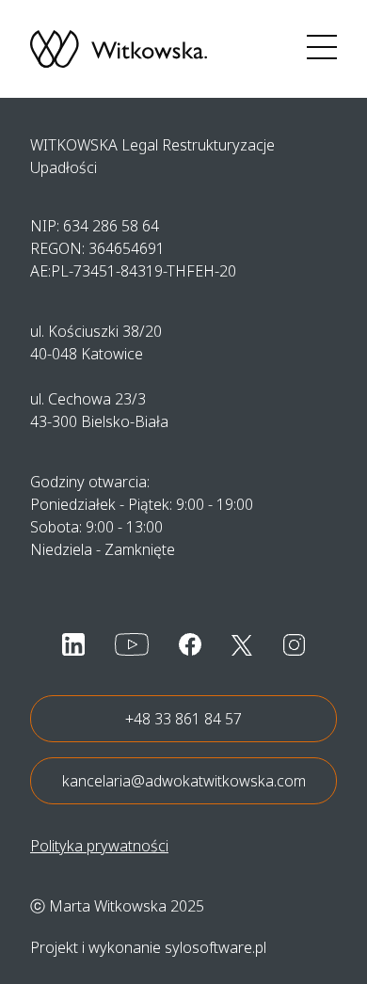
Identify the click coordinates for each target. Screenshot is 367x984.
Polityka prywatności (99, 845)
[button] (322, 49)
